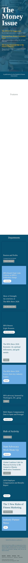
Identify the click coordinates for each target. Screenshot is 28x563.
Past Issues (14, 555)
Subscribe (4, 555)
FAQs (18, 555)
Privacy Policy (20, 557)
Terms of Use (16, 557)
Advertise (9, 555)
